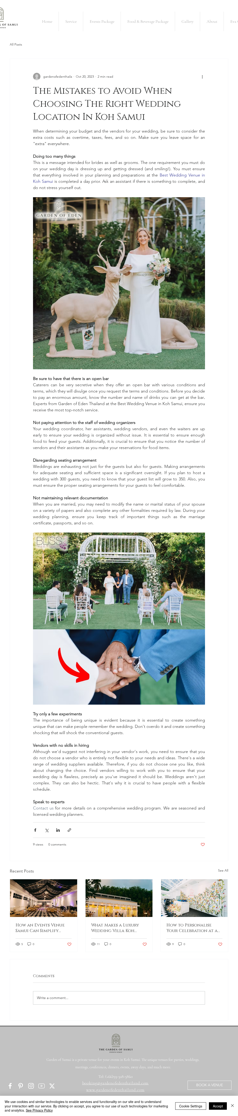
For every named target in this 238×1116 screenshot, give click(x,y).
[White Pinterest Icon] (20, 1086)
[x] (52, 1086)
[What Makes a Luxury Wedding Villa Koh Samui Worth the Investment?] (119, 898)
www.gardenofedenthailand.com (115, 1089)
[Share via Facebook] (35, 830)
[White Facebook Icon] (10, 1086)
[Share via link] (69, 830)
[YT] (41, 1086)
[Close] (232, 1105)
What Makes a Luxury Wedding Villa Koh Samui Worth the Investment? (115, 928)
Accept (218, 1106)
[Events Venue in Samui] (43, 898)
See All (223, 870)
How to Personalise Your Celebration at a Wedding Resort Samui (192, 928)
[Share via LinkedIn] (58, 830)
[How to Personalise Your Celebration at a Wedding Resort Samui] (194, 898)
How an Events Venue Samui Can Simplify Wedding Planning (40, 928)
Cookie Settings (190, 1106)
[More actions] (202, 76)
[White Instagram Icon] (31, 1086)
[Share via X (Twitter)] (46, 830)
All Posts (16, 44)
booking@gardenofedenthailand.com (115, 1083)
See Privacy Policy (39, 1110)
